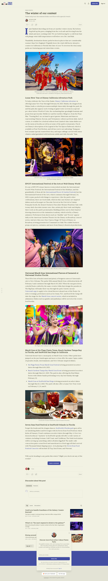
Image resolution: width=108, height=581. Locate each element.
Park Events (29, 10)
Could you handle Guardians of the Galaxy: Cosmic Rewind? (44, 511)
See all (28, 546)
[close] (69, 533)
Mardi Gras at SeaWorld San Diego (41, 381)
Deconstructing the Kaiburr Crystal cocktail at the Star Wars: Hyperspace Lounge (44, 525)
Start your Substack (49, 573)
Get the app (62, 573)
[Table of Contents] (2, 290)
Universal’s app (31, 291)
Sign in (103, 3)
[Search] (85, 3)
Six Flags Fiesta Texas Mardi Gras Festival (43, 365)
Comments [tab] (29, 485)
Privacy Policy (66, 564)
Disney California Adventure (65, 101)
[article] (54, 514)
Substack (46, 577)
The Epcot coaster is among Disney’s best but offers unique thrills (43, 514)
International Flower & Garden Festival (60, 192)
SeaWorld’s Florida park (65, 428)
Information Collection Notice (53, 564)
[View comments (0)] (32, 24)
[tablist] (32, 485)
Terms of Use (62, 562)
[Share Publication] (88, 3)
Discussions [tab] (37, 505)
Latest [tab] (31, 505)
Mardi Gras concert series (51, 296)
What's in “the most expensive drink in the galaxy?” (45, 523)
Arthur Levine (32, 19)
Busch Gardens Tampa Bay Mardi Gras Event (44, 370)
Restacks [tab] (35, 485)
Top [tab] (27, 505)
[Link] (23, 97)
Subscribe (95, 3)
